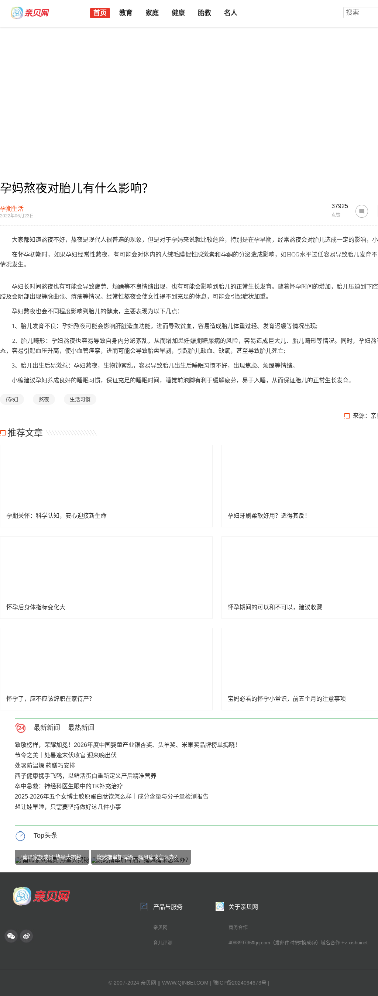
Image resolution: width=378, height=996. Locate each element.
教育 (126, 13)
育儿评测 (162, 942)
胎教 (204, 13)
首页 (100, 13)
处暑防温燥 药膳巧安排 (45, 765)
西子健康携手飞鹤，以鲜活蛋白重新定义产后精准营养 (86, 776)
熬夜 (44, 399)
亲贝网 (160, 927)
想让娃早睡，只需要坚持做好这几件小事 (68, 807)
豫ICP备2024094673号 (240, 983)
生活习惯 (80, 399)
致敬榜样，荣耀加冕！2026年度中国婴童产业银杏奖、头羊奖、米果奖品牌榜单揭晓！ (128, 745)
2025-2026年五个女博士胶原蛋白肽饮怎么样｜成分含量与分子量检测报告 (112, 796)
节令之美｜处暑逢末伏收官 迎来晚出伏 (66, 755)
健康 (178, 13)
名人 (230, 13)
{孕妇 (12, 399)
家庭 (152, 13)
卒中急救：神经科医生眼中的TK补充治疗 (69, 786)
